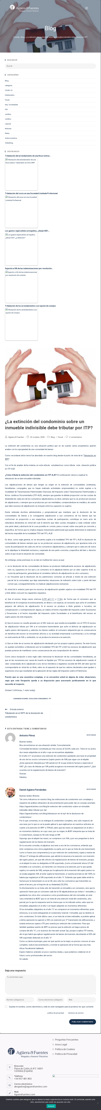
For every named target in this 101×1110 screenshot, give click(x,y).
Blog (23, 37)
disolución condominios (38, 699)
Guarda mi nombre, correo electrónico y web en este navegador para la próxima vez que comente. (51, 1007)
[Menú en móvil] (86, 8)
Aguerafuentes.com (24, 1094)
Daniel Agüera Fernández (32, 789)
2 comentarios (75, 437)
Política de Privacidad (66, 1054)
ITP (50, 699)
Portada (16, 37)
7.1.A (59, 599)
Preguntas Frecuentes (66, 1039)
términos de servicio (76, 1013)
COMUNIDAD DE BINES (20, 699)
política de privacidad (55, 1013)
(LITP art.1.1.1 (48, 599)
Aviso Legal (61, 1044)
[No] (97, 1103)
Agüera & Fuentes (16, 437)
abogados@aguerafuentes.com (30, 1086)
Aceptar (51, 1106)
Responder (91, 735)
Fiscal (60, 437)
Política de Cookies (65, 1049)
